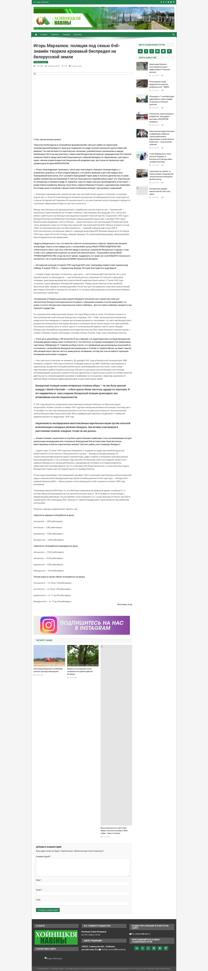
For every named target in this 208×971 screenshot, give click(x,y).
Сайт (38, 899)
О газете (43, 34)
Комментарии (76, 66)
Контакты (77, 34)
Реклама (66, 34)
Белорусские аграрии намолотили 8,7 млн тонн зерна (159, 191)
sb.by (129, 604)
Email (39, 889)
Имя (39, 880)
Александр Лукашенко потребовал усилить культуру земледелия (48, 670)
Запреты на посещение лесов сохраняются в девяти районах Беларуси (80, 671)
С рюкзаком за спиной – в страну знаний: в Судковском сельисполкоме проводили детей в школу (161, 175)
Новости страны (41, 62)
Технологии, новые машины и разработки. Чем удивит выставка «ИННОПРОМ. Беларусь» (161, 118)
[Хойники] (56, 937)
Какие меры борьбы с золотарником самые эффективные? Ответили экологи (159, 68)
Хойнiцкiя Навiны (53, 66)
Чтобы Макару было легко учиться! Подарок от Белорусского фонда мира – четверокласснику (161, 158)
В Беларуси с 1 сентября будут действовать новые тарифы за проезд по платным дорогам (161, 100)
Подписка (55, 34)
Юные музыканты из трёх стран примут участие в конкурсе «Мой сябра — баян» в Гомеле (114, 830)
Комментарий (43, 856)
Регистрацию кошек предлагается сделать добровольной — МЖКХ (159, 84)
